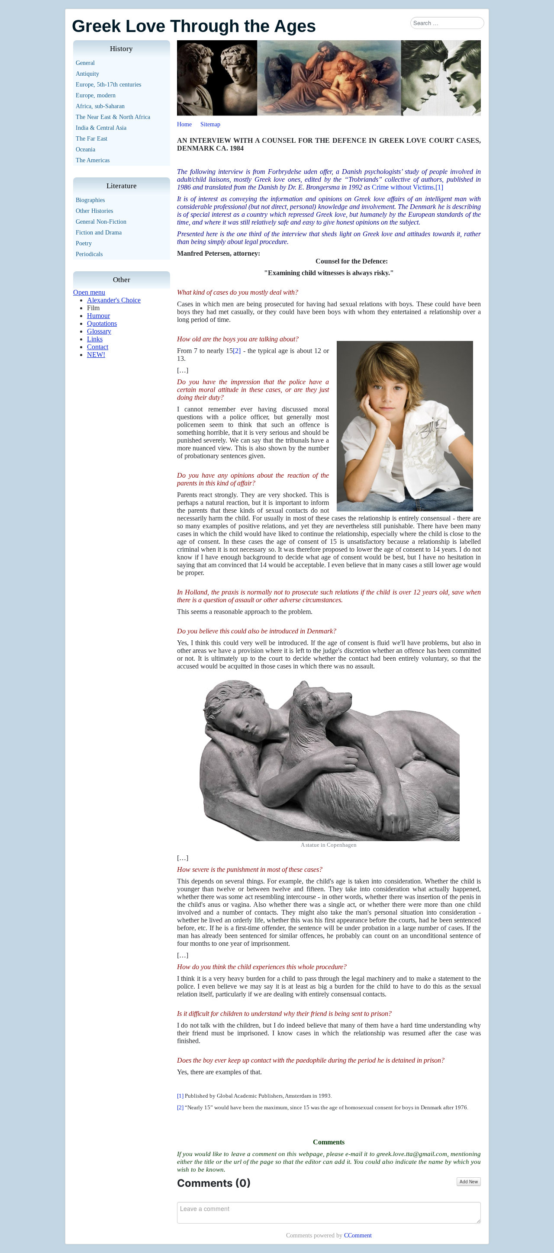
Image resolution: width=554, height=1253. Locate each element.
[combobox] (447, 23)
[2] (237, 350)
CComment (358, 1235)
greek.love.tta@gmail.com (412, 1153)
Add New (469, 1182)
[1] (439, 187)
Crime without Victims (403, 187)
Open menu (89, 292)
